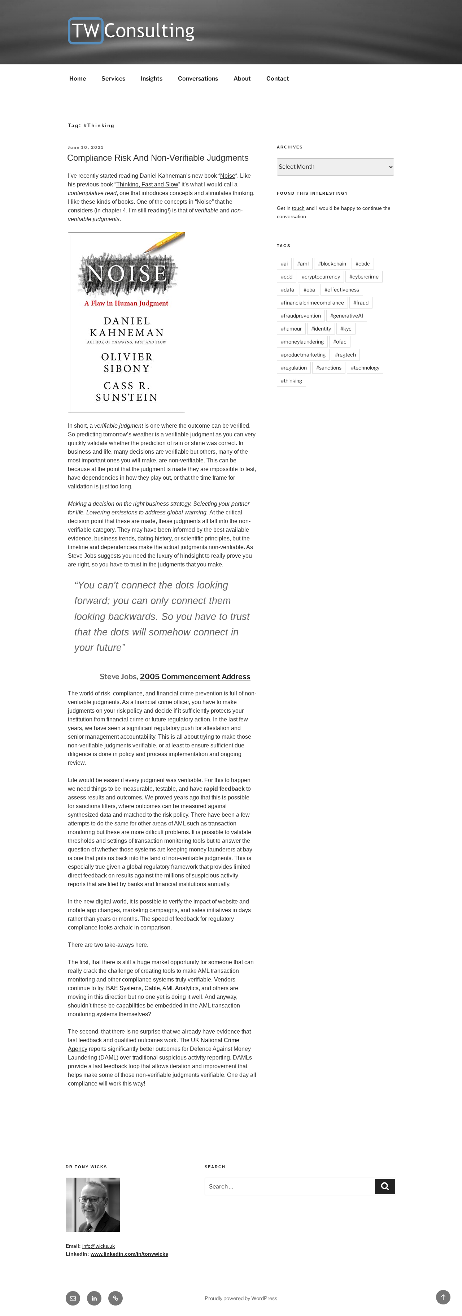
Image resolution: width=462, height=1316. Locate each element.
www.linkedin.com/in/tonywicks (129, 1254)
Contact (277, 78)
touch (298, 208)
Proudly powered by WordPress (241, 1298)
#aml (303, 263)
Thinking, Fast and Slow (147, 184)
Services (113, 78)
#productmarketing (303, 354)
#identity (321, 328)
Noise (227, 176)
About (242, 78)
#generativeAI (346, 315)
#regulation (294, 367)
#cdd (286, 276)
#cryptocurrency (321, 276)
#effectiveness (341, 289)
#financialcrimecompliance (312, 302)
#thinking (291, 380)
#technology (365, 367)
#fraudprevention (301, 315)
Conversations (198, 78)
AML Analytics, (181, 988)
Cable (152, 988)
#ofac (339, 341)
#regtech (345, 354)
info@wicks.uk (98, 1246)
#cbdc (363, 263)
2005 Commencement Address (195, 676)
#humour (291, 328)
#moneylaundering (302, 341)
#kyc (346, 328)
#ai (284, 263)
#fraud (361, 302)
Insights (151, 78)
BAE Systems (123, 988)
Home (77, 78)
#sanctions (328, 367)
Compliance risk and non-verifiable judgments (158, 158)
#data (287, 289)
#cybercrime (364, 276)
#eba (309, 289)
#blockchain (332, 263)
